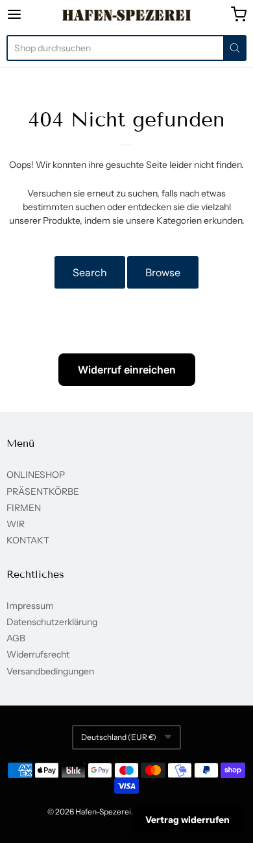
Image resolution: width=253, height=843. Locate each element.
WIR (15, 524)
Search (90, 272)
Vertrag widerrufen (187, 819)
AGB (15, 638)
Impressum (30, 605)
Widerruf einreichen (127, 369)
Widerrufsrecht (37, 654)
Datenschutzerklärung (51, 622)
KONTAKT (27, 540)
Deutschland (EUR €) (118, 737)
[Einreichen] (235, 48)
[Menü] (30, 14)
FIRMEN (23, 508)
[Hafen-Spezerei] (126, 15)
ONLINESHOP (35, 475)
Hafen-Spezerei (103, 811)
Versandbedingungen (50, 671)
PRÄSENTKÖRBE (42, 491)
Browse (162, 272)
